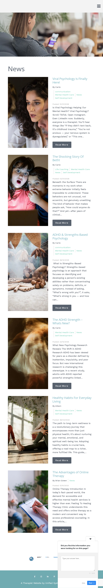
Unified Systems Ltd (55, 583)
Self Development (63, 98)
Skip (83, 583)
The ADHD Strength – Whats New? (68, 321)
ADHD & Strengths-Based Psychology (70, 236)
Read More (62, 144)
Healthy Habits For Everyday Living (72, 399)
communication (62, 91)
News (79, 95)
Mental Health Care (64, 95)
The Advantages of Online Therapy (71, 474)
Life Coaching (61, 169)
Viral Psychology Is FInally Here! (70, 80)
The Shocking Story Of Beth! (68, 158)
